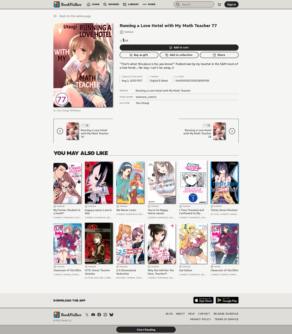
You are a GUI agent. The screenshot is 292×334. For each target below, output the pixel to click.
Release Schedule (226, 314)
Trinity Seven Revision (224, 210)
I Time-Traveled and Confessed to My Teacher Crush (191, 211)
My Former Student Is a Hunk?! (66, 211)
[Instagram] (105, 315)
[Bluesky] (111, 315)
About (180, 314)
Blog (169, 314)
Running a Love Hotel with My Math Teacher (163, 90)
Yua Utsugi (142, 103)
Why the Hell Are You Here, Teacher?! (161, 272)
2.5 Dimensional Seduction (126, 272)
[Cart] (219, 4)
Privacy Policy (200, 319)
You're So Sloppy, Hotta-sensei (158, 211)
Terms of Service (226, 319)
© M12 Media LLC (62, 320)
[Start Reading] (83, 65)
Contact (204, 314)
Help (191, 314)
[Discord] (93, 315)
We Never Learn (126, 210)
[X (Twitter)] (87, 315)
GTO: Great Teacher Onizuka (97, 272)
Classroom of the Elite (67, 270)
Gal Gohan (185, 270)
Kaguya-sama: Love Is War (98, 211)
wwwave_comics (146, 96)
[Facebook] (99, 315)
